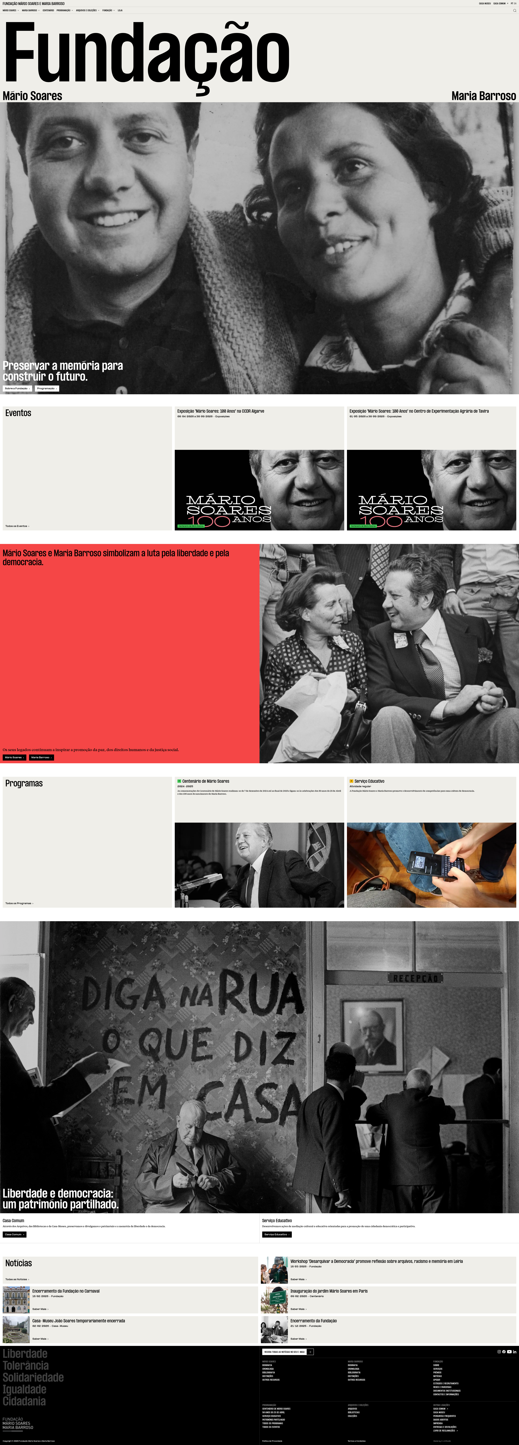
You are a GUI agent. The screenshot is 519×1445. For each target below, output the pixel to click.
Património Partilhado (273, 1419)
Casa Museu (485, 4)
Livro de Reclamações (444, 1430)
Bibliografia (268, 1372)
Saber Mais (299, 1279)
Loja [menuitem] (120, 10)
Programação (45, 389)
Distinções (267, 1376)
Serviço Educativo (369, 781)
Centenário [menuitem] (48, 10)
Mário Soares (13, 758)
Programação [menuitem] (63, 10)
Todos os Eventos (16, 526)
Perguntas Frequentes (444, 1416)
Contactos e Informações (446, 1394)
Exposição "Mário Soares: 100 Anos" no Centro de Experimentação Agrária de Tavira (419, 411)
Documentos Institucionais (447, 1391)
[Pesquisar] (514, 10)
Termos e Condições (357, 1441)
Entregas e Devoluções (444, 1427)
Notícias (437, 1376)
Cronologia (268, 1369)
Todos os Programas (18, 903)
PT (512, 3)
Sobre (436, 1365)
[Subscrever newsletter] (310, 1352)
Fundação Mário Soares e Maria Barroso (33, 4)
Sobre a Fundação (16, 389)
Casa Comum (499, 4)
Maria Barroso (40, 758)
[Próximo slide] (512, 468)
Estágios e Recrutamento (445, 1383)
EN (515, 3)
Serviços (437, 1369)
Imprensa (438, 1423)
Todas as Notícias (16, 1279)
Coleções (352, 1416)
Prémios (437, 1372)
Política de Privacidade (272, 1441)
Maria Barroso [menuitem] (29, 10)
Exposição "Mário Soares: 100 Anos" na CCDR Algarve (220, 411)
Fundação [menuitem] (107, 10)
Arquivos (352, 1409)
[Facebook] (504, 1351)
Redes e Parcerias (442, 1387)
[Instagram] (499, 1351)
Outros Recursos (271, 1380)
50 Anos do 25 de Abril (273, 1412)
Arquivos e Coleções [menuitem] (86, 10)
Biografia (267, 1365)
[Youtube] (509, 1351)
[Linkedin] (514, 1351)
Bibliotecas (354, 1412)
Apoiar (436, 1380)
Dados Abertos (440, 1419)
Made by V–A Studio (442, 1441)
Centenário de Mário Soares (205, 781)
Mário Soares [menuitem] (9, 10)
